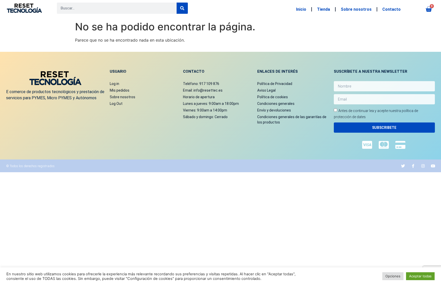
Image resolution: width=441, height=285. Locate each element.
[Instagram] (423, 166)
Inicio (301, 9)
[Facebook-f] (413, 166)
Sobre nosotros (356, 9)
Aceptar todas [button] (420, 276)
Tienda (323, 9)
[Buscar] (182, 8)
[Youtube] (433, 166)
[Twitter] (403, 166)
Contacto (391, 9)
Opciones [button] (392, 276)
